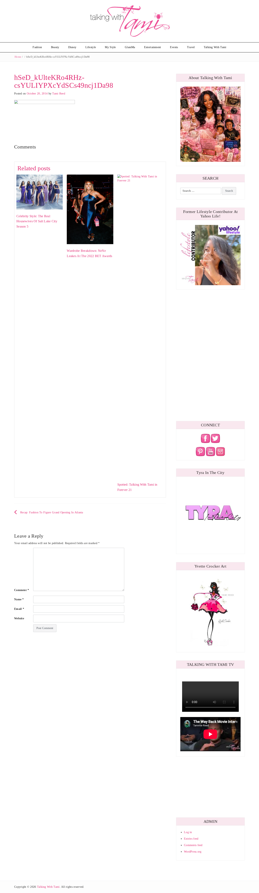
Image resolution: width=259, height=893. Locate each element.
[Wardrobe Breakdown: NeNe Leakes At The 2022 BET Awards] (90, 209)
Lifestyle (90, 47)
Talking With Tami (215, 47)
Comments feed (193, 845)
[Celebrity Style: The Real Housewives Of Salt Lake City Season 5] (39, 191)
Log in (188, 832)
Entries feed (191, 838)
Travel (191, 47)
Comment (21, 590)
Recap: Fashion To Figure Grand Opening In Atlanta (51, 512)
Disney (72, 47)
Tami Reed (58, 93)
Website (19, 618)
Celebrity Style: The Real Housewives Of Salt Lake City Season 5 (36, 221)
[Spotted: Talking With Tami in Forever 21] (140, 325)
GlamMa (130, 47)
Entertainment (152, 47)
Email (19, 608)
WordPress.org (193, 851)
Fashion (37, 47)
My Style (110, 47)
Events (174, 47)
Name (19, 599)
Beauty (55, 47)
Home (18, 56)
